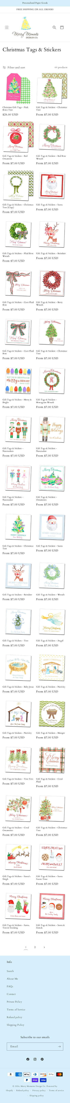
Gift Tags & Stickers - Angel (49, 640)
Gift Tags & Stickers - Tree (15, 640)
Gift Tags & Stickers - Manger (50, 733)
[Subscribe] (59, 1047)
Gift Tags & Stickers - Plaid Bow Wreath (18, 254)
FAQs (10, 986)
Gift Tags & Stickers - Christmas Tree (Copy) (18, 206)
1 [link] (26, 947)
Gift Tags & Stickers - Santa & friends (50, 926)
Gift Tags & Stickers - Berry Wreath (49, 303)
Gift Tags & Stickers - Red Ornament (15, 157)
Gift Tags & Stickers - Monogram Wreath (46, 401)
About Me (12, 978)
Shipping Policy (15, 1025)
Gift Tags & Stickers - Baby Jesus (18, 687)
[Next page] (44, 947)
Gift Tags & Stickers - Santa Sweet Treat (49, 877)
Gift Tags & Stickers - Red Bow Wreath (51, 157)
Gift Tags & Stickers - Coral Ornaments (16, 829)
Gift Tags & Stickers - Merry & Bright (17, 401)
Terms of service (56, 1090)
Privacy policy (39, 1090)
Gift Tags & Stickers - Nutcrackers (13, 449)
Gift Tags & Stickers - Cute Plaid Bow (18, 303)
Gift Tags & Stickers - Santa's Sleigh (16, 877)
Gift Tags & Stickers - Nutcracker (46, 449)
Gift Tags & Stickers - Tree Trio (18, 779)
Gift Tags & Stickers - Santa (49, 205)
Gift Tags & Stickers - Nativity (50, 687)
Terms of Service (16, 1009)
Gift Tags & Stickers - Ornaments (46, 498)
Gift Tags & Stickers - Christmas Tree (51, 108)
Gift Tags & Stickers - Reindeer (51, 253)
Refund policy (14, 1017)
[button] (7, 27)
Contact (11, 994)
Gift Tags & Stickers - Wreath (50, 594)
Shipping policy (37, 1095)
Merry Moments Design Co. (33, 1086)
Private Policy (14, 1001)
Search (10, 971)
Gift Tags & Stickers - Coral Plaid (49, 780)
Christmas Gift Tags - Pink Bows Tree (15, 108)
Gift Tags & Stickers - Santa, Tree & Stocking (16, 926)
